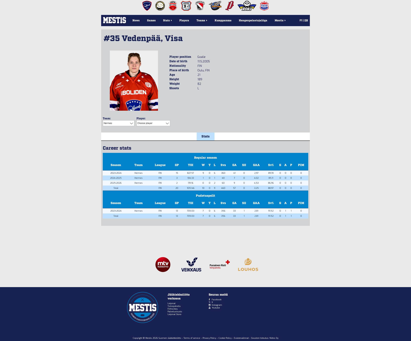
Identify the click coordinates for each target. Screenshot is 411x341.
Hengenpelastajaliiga (253, 20)
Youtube (216, 307)
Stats (205, 136)
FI (301, 20)
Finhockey (173, 308)
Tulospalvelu (174, 306)
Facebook (216, 299)
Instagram (217, 305)
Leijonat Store (174, 314)
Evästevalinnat (241, 338)
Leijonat (171, 303)
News (136, 20)
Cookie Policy (225, 338)
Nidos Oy (274, 338)
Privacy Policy (210, 338)
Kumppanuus (223, 20)
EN (306, 20)
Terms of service (192, 338)
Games (151, 20)
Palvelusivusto (175, 311)
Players (184, 20)
